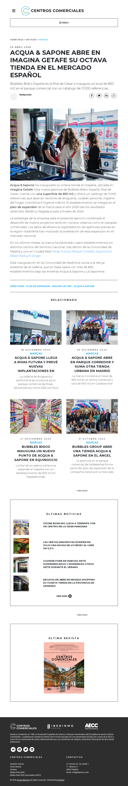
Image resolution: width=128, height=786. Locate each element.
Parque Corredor (83, 251)
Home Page (16, 39)
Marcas (43, 39)
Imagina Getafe (62, 286)
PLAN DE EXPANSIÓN (38, 286)
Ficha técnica (15, 767)
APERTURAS (17, 286)
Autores (13, 769)
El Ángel (35, 256)
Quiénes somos (17, 764)
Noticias (31, 39)
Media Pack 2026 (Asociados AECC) (25, 775)
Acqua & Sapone (84, 286)
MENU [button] (65, 22)
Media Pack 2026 (17, 772)
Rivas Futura (61, 251)
